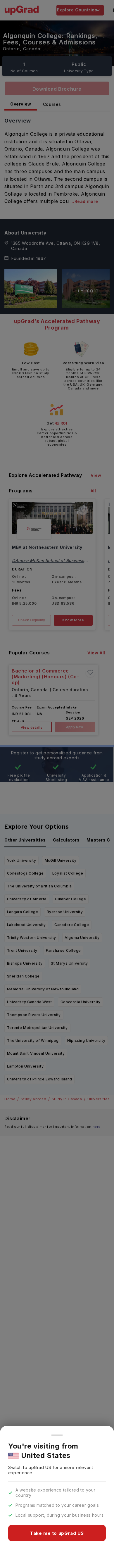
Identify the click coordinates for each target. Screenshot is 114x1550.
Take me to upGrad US (57, 1533)
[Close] (57, 1435)
